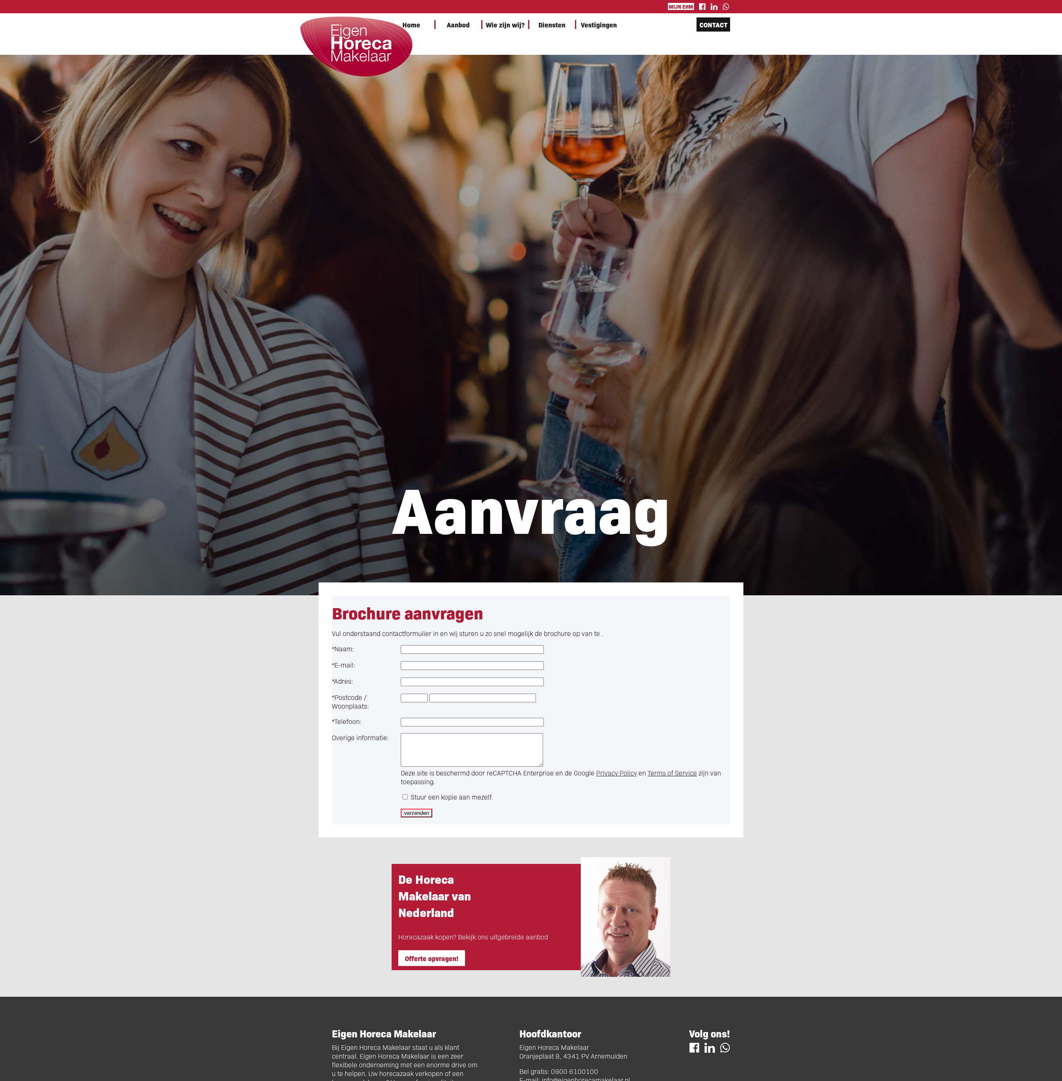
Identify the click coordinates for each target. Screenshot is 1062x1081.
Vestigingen (599, 24)
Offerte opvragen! (431, 958)
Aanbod (458, 24)
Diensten (551, 24)
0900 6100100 (574, 1071)
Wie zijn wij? (505, 24)
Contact (713, 24)
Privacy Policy (616, 772)
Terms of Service (672, 772)
